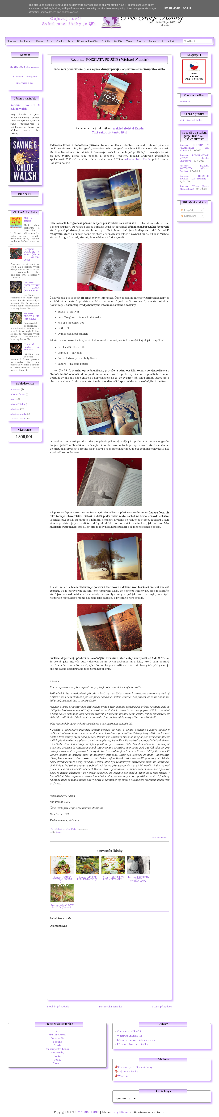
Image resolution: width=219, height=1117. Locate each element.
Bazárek (140, 41)
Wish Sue (123, 1075)
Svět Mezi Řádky (128, 1071)
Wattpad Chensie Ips (130, 1035)
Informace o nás (25, 82)
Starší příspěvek (162, 1006)
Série (50, 41)
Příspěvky (188, 210)
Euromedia (57, 1038)
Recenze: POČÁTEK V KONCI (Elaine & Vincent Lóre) (31, 254)
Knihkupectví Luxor (57, 1048)
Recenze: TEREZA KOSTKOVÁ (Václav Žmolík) (194, 168)
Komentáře (189, 215)
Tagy (70, 41)
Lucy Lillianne (120, 1112)
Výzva (129, 41)
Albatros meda (18, 413)
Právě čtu (185, 101)
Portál (57, 1056)
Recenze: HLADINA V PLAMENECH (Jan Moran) (194, 148)
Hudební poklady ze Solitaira (31, 347)
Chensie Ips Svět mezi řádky (135, 1067)
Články (60, 41)
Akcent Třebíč (17, 404)
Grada (57, 1045)
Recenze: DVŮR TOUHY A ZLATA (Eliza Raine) (31, 286)
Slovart (57, 1063)
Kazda (59, 832)
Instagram (31, 76)
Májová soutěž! (28, 219)
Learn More (172, 8)
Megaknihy (57, 1052)
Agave (13, 399)
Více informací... (160, 837)
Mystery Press (57, 1034)
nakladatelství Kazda (128, 128)
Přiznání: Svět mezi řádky (132, 1044)
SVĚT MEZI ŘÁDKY (88, 1112)
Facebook (18, 76)
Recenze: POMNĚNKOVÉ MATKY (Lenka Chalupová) (194, 158)
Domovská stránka (110, 1006)
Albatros (15, 409)
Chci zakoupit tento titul (109, 132)
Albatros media (18, 418)
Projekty (105, 41)
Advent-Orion (17, 394)
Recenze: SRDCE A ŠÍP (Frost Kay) (31, 316)
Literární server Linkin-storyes (136, 1040)
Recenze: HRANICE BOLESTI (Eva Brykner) (194, 177)
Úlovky (39, 41)
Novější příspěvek (58, 1006)
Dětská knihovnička (87, 41)
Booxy (57, 1059)
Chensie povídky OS (129, 1031)
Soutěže (118, 41)
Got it (187, 8)
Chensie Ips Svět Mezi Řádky (63, 829)
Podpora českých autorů (161, 41)
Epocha (57, 1041)
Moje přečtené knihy (191, 120)
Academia (15, 389)
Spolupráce (26, 41)
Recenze (11, 41)
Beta (57, 1031)
